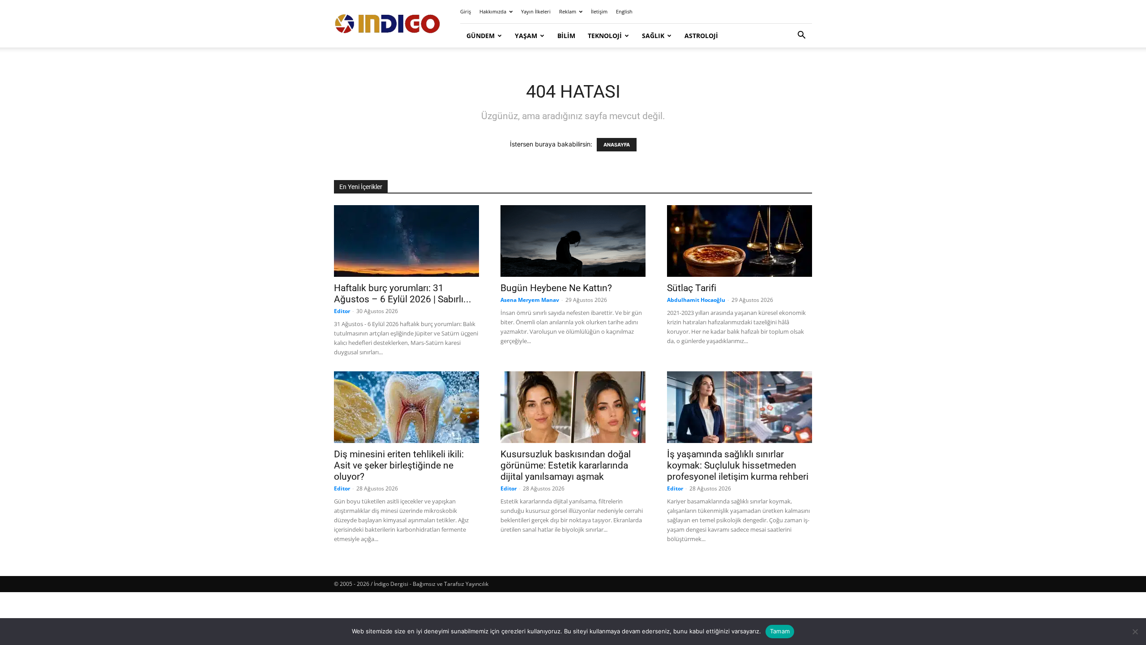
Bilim (566, 35)
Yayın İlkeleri (536, 11)
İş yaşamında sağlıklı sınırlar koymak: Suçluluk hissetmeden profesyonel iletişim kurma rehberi (737, 465)
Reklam (567, 11)
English (624, 11)
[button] (801, 36)
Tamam (780, 631)
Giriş (465, 11)
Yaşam (526, 35)
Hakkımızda (492, 11)
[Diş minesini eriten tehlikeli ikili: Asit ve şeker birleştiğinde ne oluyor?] (406, 407)
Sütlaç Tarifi (691, 288)
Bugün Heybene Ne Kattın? (556, 288)
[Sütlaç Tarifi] (739, 241)
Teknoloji (605, 35)
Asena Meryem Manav (529, 300)
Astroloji (701, 35)
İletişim (599, 11)
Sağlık (653, 35)
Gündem (480, 35)
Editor (342, 311)
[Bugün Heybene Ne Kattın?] (573, 241)
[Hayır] (1134, 631)
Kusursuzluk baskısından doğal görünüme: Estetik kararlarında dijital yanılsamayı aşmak (565, 465)
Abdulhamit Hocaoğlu (696, 300)
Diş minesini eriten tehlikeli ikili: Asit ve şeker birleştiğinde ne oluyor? (399, 465)
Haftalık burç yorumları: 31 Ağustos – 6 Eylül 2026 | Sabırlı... (402, 294)
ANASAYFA (616, 145)
